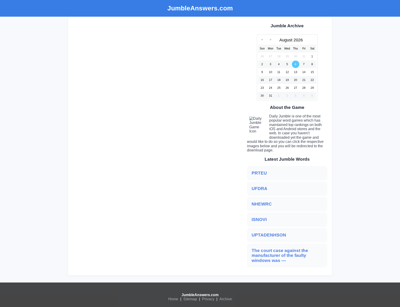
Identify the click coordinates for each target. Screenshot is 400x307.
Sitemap (190, 299)
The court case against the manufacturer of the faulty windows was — (280, 255)
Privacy (208, 299)
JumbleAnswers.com (200, 295)
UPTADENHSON (269, 235)
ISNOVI (259, 219)
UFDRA (259, 188)
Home (173, 299)
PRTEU (259, 173)
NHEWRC (262, 204)
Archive (225, 299)
